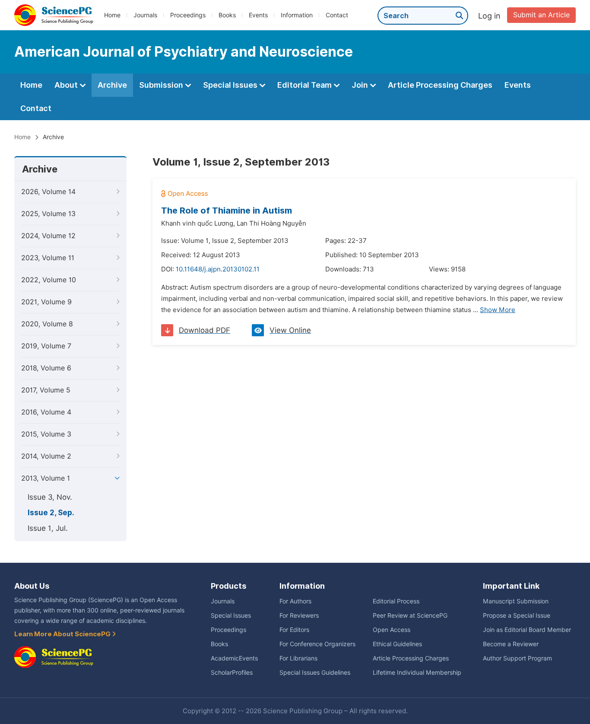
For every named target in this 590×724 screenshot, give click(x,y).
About (66, 84)
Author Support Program (517, 658)
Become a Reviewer (511, 644)
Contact (337, 15)
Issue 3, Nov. (50, 497)
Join (361, 84)
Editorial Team (305, 84)
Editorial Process (396, 601)
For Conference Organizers (317, 644)
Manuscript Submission (516, 601)
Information (297, 15)
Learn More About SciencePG (63, 634)
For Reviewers (299, 615)
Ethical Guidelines (397, 644)
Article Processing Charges (440, 84)
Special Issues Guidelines (314, 672)
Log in (489, 15)
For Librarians (298, 658)
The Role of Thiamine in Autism (226, 210)
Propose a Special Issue (516, 615)
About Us (31, 585)
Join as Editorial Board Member (527, 629)
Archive (112, 84)
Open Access (391, 629)
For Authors (295, 601)
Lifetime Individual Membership (417, 672)
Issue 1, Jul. (48, 528)
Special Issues (231, 84)
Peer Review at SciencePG (410, 615)
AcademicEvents (234, 658)
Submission (162, 84)
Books (227, 15)
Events (258, 15)
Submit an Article (541, 15)
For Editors (294, 629)
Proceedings (188, 15)
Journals (145, 15)
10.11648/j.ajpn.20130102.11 (218, 269)
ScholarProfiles (232, 672)
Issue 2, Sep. (51, 512)
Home (112, 15)
